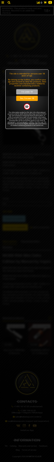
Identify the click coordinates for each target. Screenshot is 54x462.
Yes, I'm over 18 (27, 98)
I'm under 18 (27, 92)
